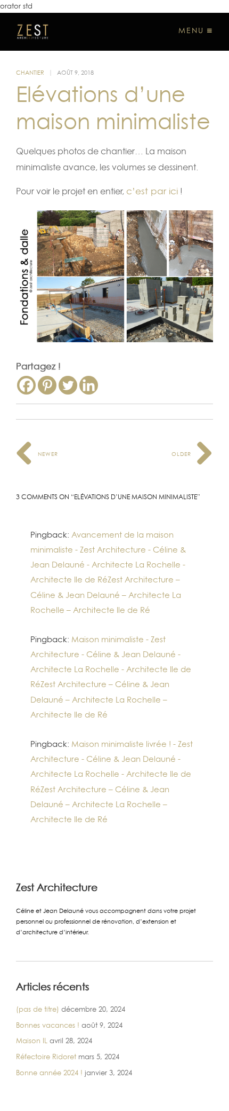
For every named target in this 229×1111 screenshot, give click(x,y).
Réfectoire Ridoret (46, 1056)
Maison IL (31, 1040)
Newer (47, 454)
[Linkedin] (88, 385)
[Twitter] (68, 385)
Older (182, 454)
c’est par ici (152, 191)
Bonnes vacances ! (47, 1025)
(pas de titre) (37, 1009)
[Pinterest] (47, 385)
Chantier (30, 72)
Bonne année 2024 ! (49, 1072)
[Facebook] (26, 385)
